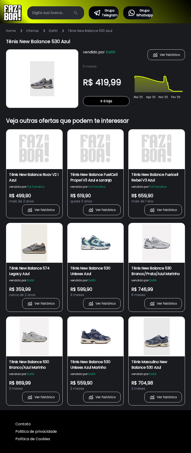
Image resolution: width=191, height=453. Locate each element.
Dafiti (53, 30)
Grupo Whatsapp (144, 12)
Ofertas (32, 30)
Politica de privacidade (36, 431)
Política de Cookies (32, 439)
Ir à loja (106, 101)
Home (11, 30)
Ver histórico (170, 54)
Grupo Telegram (110, 12)
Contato (23, 424)
